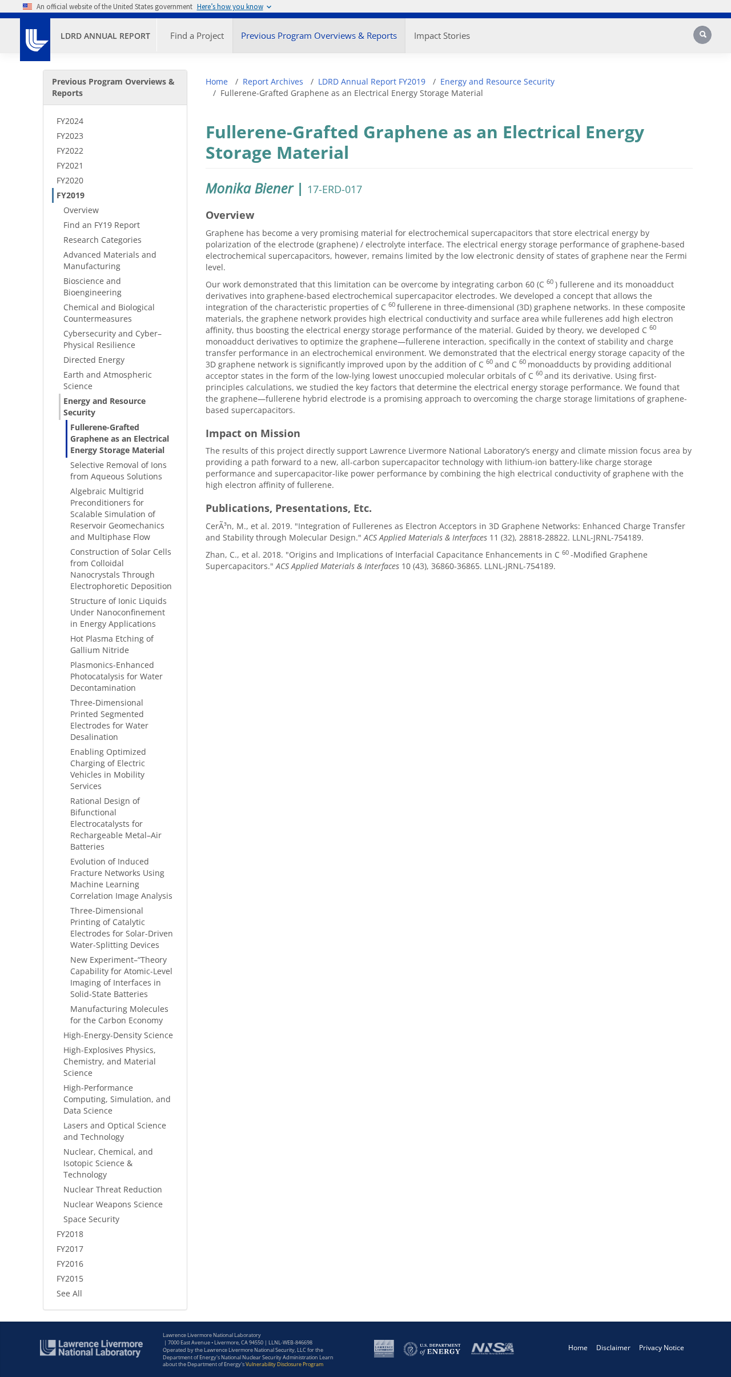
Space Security (91, 1219)
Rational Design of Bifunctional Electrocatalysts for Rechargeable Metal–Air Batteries (116, 823)
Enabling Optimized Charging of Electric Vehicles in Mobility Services (108, 768)
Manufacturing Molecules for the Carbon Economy (119, 1014)
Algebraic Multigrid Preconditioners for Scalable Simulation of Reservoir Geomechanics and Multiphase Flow (117, 514)
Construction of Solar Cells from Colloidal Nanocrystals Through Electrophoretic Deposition (121, 568)
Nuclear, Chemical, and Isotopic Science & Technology (108, 1163)
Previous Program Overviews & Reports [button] (319, 35)
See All (69, 1293)
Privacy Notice (661, 1347)
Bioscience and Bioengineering (92, 286)
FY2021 (70, 165)
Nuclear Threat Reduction (112, 1189)
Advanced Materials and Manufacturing (109, 260)
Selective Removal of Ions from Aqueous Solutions (118, 470)
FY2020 (70, 180)
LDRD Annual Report (105, 35)
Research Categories (102, 239)
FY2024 (70, 120)
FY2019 (71, 195)
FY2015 (70, 1278)
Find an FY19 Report (101, 224)
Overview (81, 210)
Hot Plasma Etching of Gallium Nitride (112, 644)
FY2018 (70, 1233)
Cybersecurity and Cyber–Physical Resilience (112, 339)
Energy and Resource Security (104, 406)
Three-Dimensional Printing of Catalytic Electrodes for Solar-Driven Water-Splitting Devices (121, 927)
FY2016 (70, 1263)
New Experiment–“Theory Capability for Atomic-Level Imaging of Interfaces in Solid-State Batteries (121, 976)
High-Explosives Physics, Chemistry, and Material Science (109, 1061)
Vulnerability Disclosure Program (284, 1364)
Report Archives (273, 81)
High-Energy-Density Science (118, 1035)
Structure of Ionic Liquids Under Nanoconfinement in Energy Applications (118, 612)
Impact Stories (442, 35)
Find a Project (197, 35)
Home (217, 81)
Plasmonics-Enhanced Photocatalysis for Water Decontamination (116, 676)
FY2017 (70, 1248)
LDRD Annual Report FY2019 (371, 81)
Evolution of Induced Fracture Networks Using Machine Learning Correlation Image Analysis (121, 878)
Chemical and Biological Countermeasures (109, 313)
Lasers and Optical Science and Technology (114, 1131)
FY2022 (70, 150)
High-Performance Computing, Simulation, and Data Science (117, 1099)
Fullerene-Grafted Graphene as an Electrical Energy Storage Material (119, 438)
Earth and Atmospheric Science (107, 380)
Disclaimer (613, 1347)
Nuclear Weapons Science (113, 1204)
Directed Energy (93, 359)
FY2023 (70, 135)
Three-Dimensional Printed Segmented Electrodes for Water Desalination (109, 719)
